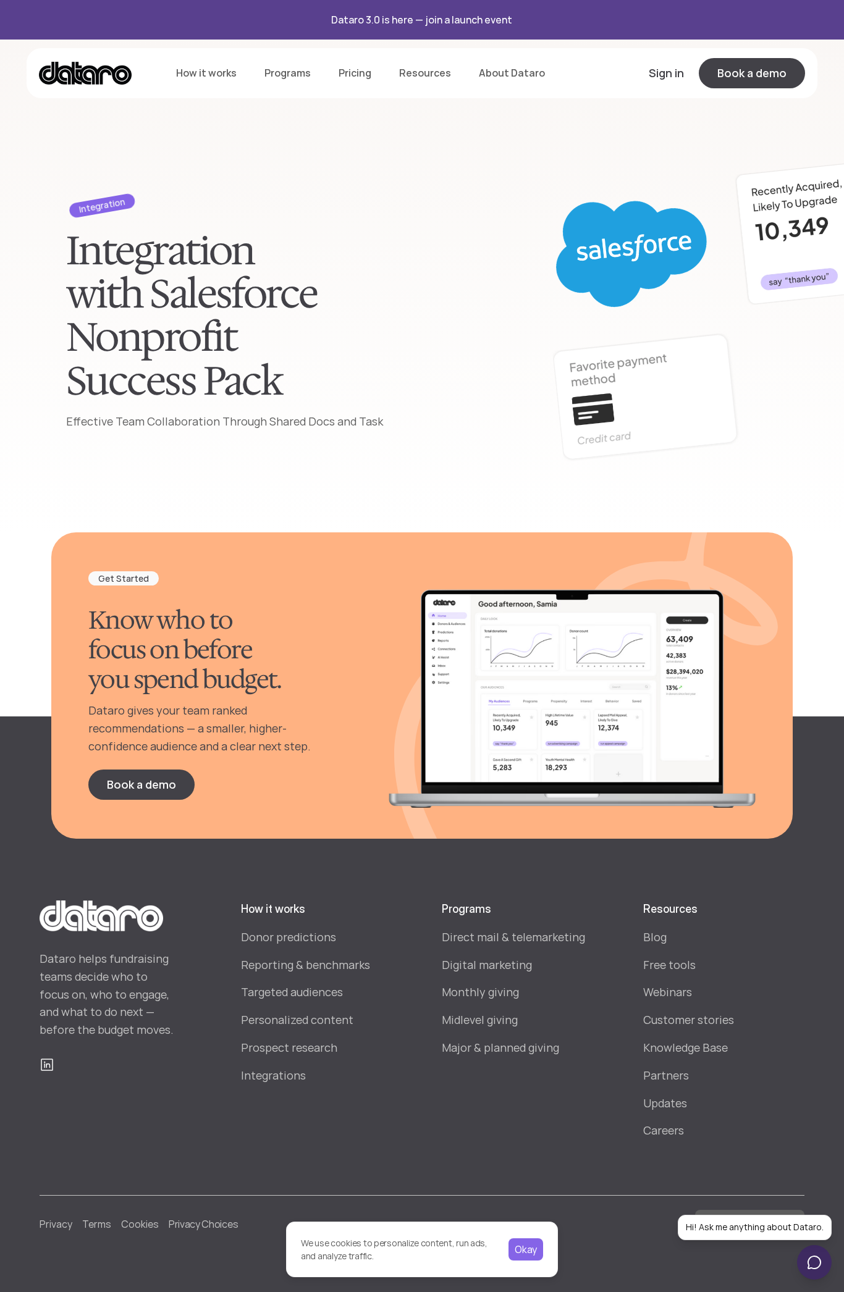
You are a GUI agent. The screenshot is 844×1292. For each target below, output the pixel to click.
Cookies (140, 1224)
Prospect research (289, 1047)
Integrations (273, 1075)
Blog (655, 936)
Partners (666, 1075)
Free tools (669, 964)
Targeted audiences (292, 991)
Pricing (355, 73)
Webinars (667, 991)
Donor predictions (288, 936)
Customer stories (688, 1019)
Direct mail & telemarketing (513, 936)
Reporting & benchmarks (305, 964)
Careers (663, 1130)
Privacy (56, 1224)
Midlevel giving (480, 1019)
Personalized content (297, 1019)
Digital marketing (487, 964)
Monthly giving (480, 991)
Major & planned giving (500, 1047)
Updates (665, 1103)
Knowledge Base (685, 1047)
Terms (96, 1224)
